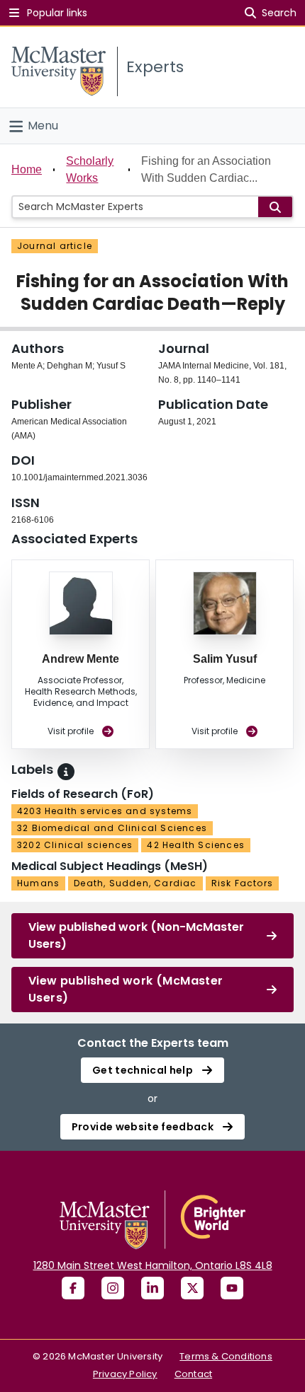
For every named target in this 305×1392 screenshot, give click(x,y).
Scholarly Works (89, 169)
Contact (193, 1374)
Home (26, 169)
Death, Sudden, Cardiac (135, 883)
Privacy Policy (125, 1374)
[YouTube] (232, 1288)
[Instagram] (112, 1288)
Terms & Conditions (225, 1356)
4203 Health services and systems (104, 811)
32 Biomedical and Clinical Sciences (112, 828)
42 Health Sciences (196, 845)
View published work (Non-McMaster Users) (136, 935)
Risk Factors (242, 883)
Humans (38, 883)
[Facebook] (73, 1288)
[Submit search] (275, 207)
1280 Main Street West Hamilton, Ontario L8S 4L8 (152, 1265)
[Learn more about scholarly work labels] (65, 771)
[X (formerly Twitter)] (192, 1288)
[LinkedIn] (152, 1288)
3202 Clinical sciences (75, 845)
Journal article (54, 246)
